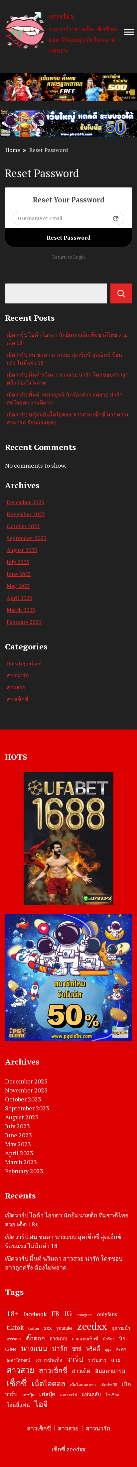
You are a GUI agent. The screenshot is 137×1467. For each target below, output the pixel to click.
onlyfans (107, 1314)
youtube (64, 1328)
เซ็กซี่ (17, 1383)
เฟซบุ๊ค (28, 1395)
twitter (33, 1328)
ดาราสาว (14, 1338)
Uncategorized (24, 663)
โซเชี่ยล (112, 1395)
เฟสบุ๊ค (47, 1394)
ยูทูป (108, 1349)
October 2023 (23, 526)
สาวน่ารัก (18, 675)
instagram (84, 1314)
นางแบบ (34, 1348)
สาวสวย (16, 687)
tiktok (15, 1327)
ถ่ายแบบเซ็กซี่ (85, 1339)
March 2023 (21, 610)
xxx (48, 1327)
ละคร (121, 1349)
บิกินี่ (76, 1349)
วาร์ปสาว (97, 1360)
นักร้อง (108, 1339)
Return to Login (68, 257)
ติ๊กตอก (35, 1338)
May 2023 (18, 586)
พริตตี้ (93, 1348)
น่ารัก (60, 1348)
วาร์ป (75, 1359)
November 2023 (26, 514)
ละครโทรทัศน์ (18, 1360)
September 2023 (27, 538)
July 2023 (18, 562)
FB (55, 1313)
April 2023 (19, 598)
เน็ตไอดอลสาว (83, 1385)
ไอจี (41, 1404)
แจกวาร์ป (68, 1395)
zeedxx (61, 16)
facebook (35, 1314)
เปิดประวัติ (108, 1384)
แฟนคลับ (91, 1394)
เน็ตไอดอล (48, 1383)
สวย (115, 1359)
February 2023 (24, 621)
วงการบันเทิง (48, 1359)
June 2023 (19, 574)
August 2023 (22, 550)
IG (68, 1313)
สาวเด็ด (81, 1371)
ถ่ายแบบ (58, 1338)
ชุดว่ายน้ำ (120, 1328)
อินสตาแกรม (110, 1371)
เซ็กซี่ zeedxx (68, 1449)
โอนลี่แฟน (18, 1405)
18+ (13, 1313)
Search (121, 293)
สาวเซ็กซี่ (17, 699)
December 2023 (25, 502)
